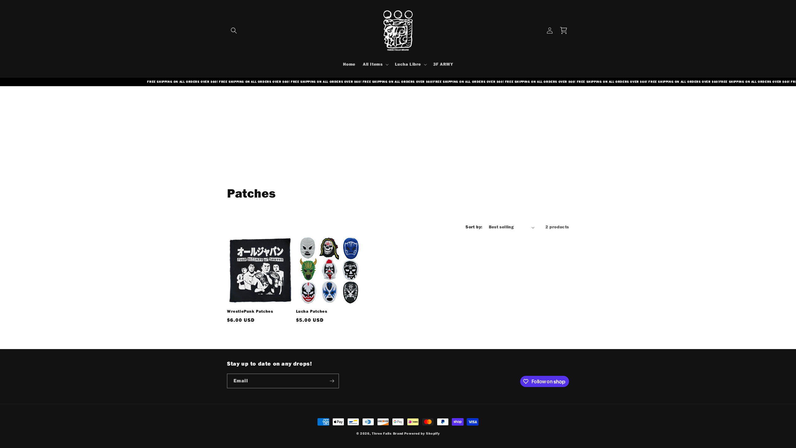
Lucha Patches (311, 311)
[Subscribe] (332, 381)
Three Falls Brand (387, 433)
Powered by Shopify (422, 433)
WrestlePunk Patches (250, 311)
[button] (234, 30)
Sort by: (473, 227)
